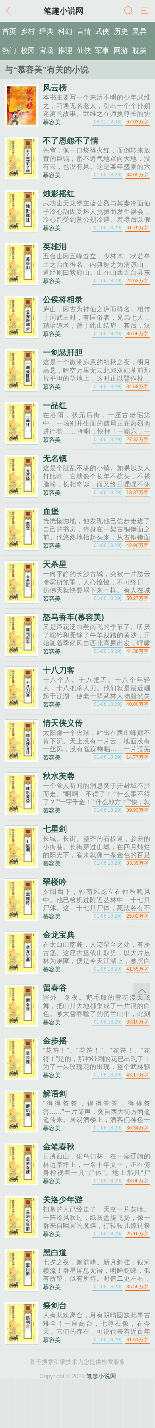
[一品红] (21, 441)
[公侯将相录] (21, 335)
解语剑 (55, 1093)
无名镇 (55, 458)
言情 (84, 31)
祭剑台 (55, 1305)
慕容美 (52, 122)
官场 (46, 51)
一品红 (55, 405)
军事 (102, 51)
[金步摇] (21, 1076)
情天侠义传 (63, 723)
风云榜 (55, 87)
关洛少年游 (63, 1199)
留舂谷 (55, 987)
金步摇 (55, 1040)
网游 (121, 51)
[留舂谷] (21, 1023)
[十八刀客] (21, 706)
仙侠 (84, 51)
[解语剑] (21, 1129)
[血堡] (21, 547)
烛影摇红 (59, 193)
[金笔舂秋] (21, 1182)
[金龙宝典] (21, 970)
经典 (46, 31)
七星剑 (55, 828)
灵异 (139, 31)
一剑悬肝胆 (63, 352)
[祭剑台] (21, 1341)
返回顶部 (142, 991)
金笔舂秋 (59, 1146)
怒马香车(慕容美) (73, 617)
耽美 (139, 51)
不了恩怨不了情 (71, 140)
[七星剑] (21, 865)
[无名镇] (21, 494)
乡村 (28, 31)
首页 (9, 31)
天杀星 (55, 564)
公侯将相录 (63, 299)
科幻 (65, 31)
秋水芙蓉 (59, 776)
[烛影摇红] (21, 229)
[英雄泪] (21, 282)
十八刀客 (59, 670)
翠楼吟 (55, 881)
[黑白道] (21, 1288)
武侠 (102, 31)
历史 (121, 31)
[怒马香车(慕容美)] (21, 653)
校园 (28, 51)
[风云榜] (21, 123)
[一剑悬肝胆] (21, 388)
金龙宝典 (59, 934)
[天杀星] (21, 600)
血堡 (51, 511)
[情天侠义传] (21, 759)
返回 (10, 11)
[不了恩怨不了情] (21, 176)
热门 (9, 51)
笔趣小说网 (101, 1376)
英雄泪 (55, 246)
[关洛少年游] (21, 1235)
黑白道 (55, 1252)
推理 (65, 51)
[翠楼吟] (21, 917)
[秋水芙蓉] (21, 812)
